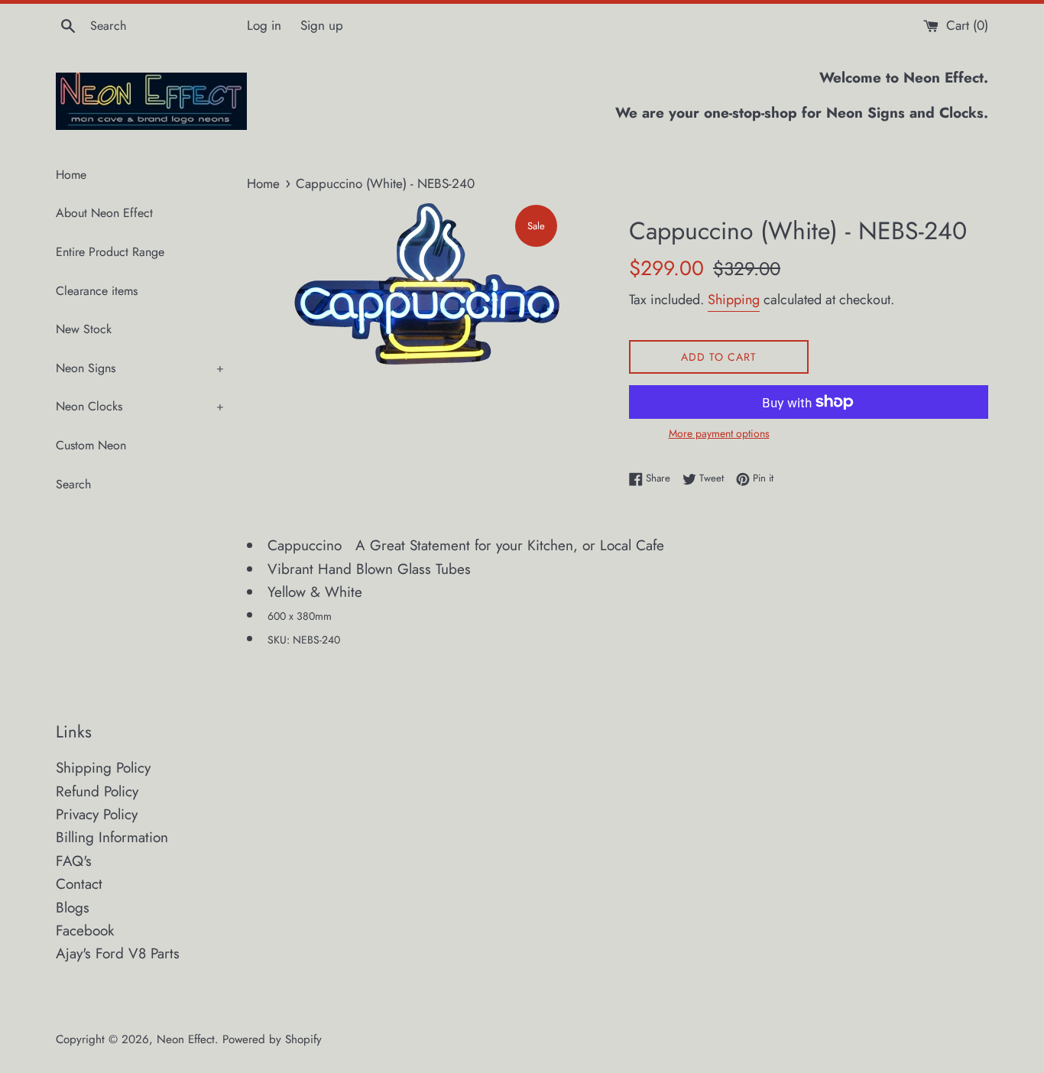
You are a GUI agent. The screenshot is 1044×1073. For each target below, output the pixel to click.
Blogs (72, 907)
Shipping (734, 300)
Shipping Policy (103, 767)
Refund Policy (97, 791)
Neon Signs (140, 368)
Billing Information (112, 837)
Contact (79, 884)
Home (71, 174)
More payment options (719, 433)
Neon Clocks (140, 406)
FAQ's (74, 861)
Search (73, 484)
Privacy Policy (97, 814)
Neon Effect (186, 1039)
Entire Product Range (110, 252)
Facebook (85, 930)
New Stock (84, 329)
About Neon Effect (104, 213)
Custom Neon (91, 445)
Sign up (321, 25)
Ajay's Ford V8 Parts (118, 953)
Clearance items (97, 291)
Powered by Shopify (272, 1039)
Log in (264, 25)
